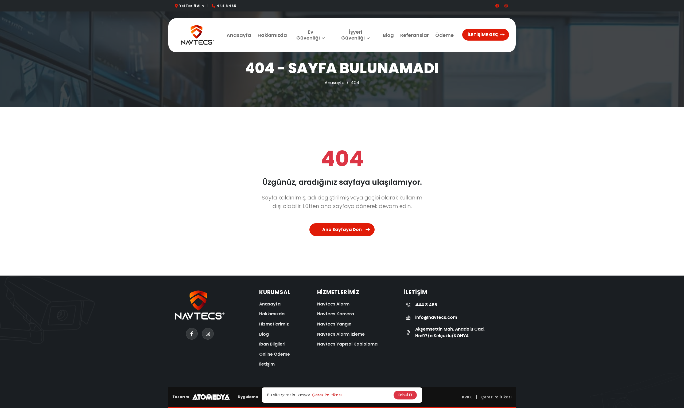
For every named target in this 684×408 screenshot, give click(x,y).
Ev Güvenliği (308, 35)
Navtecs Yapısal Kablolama (347, 344)
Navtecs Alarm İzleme (341, 334)
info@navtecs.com (436, 317)
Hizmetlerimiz (274, 324)
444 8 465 (226, 5)
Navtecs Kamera (335, 314)
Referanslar (414, 35)
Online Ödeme (274, 354)
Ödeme (444, 35)
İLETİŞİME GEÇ (483, 35)
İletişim (267, 364)
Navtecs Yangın (334, 324)
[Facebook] (10, 393)
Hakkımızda (272, 35)
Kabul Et (405, 395)
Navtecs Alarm (333, 304)
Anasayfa (239, 35)
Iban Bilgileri (272, 344)
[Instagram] (10, 373)
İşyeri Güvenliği (353, 35)
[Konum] (10, 353)
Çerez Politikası (496, 397)
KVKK (467, 397)
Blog (388, 35)
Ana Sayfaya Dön (342, 229)
